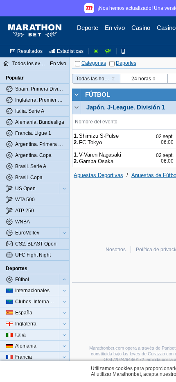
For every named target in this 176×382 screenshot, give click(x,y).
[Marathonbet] (34, 30)
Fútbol (97, 94)
